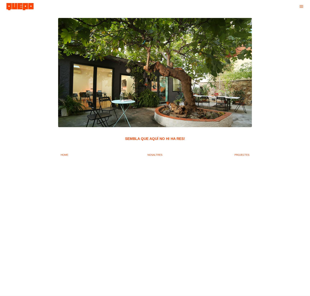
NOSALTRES (154, 154)
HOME (64, 154)
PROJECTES (241, 154)
